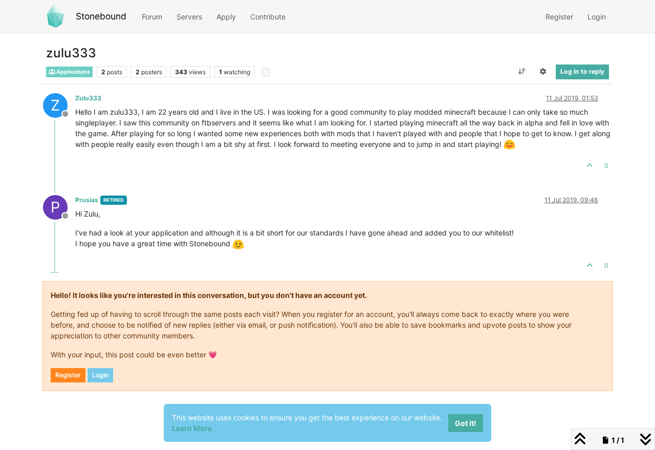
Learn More (192, 428)
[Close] (601, 295)
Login (100, 375)
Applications (72, 72)
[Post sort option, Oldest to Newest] (521, 72)
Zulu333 (88, 98)
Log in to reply (582, 71)
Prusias (86, 200)
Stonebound (101, 16)
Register (68, 375)
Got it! (465, 423)
